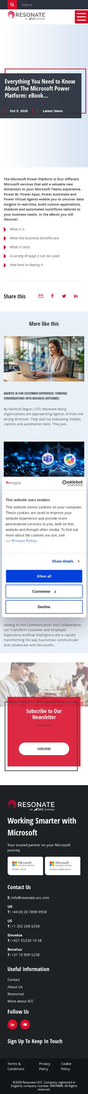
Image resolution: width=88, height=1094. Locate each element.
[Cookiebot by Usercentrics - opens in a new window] (63, 483)
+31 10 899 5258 (25, 954)
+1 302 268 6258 (25, 926)
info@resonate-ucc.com (30, 897)
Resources (16, 993)
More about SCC (21, 1001)
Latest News (53, 111)
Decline (44, 607)
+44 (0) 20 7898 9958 (29, 911)
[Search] (12, 4)
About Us (15, 986)
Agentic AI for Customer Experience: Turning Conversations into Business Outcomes (35, 396)
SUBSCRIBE (44, 749)
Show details (62, 561)
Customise (41, 591)
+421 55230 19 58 (26, 940)
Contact (14, 979)
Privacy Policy (24, 541)
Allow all (44, 576)
